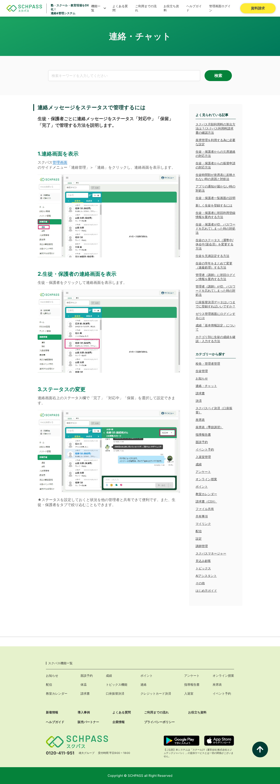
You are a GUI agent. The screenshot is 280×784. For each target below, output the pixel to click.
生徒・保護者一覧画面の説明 (215, 198)
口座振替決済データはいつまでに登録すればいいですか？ (215, 304)
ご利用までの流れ (146, 8)
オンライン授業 (206, 479)
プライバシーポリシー (159, 722)
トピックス (203, 568)
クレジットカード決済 (155, 693)
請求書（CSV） (206, 501)
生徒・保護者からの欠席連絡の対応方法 (215, 154)
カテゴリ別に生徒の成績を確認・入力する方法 (215, 339)
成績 (199, 464)
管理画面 (59, 162)
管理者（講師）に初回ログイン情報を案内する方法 (215, 277)
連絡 (143, 684)
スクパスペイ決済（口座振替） (214, 410)
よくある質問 (120, 8)
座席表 (200, 419)
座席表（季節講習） (209, 427)
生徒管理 (202, 371)
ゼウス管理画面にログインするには (215, 316)
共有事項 (202, 516)
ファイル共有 (205, 509)
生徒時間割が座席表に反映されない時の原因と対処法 (215, 177)
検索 (218, 75)
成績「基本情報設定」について (215, 327)
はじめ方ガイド (206, 590)
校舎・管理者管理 (208, 363)
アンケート (203, 472)
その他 (200, 583)
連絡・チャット (206, 386)
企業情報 (118, 722)
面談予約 (202, 442)
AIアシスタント (206, 576)
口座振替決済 (115, 693)
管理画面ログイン (220, 8)
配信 (199, 531)
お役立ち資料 (171, 8)
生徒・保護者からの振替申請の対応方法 (215, 165)
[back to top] (260, 749)
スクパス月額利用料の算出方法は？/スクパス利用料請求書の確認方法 (215, 128)
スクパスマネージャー (211, 553)
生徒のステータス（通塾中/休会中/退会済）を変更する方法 (214, 244)
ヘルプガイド (194, 8)
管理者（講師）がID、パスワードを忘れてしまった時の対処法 (215, 290)
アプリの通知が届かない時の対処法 (215, 188)
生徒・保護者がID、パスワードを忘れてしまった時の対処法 (215, 228)
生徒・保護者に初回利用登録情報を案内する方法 (215, 215)
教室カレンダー (206, 494)
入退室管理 (203, 457)
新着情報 (52, 712)
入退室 (188, 693)
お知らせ (202, 378)
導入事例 (84, 712)
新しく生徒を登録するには (214, 205)
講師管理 (202, 546)
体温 (83, 684)
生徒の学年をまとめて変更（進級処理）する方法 (214, 265)
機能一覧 (95, 8)
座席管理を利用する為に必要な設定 (215, 142)
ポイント (202, 486)
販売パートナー (88, 722)
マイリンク (203, 524)
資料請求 (258, 8)
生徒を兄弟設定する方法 (212, 256)
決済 (199, 400)
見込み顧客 (203, 561)
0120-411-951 (60, 753)
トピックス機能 (116, 684)
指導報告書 (203, 434)
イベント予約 (205, 449)
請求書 (200, 393)
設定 (199, 538)
